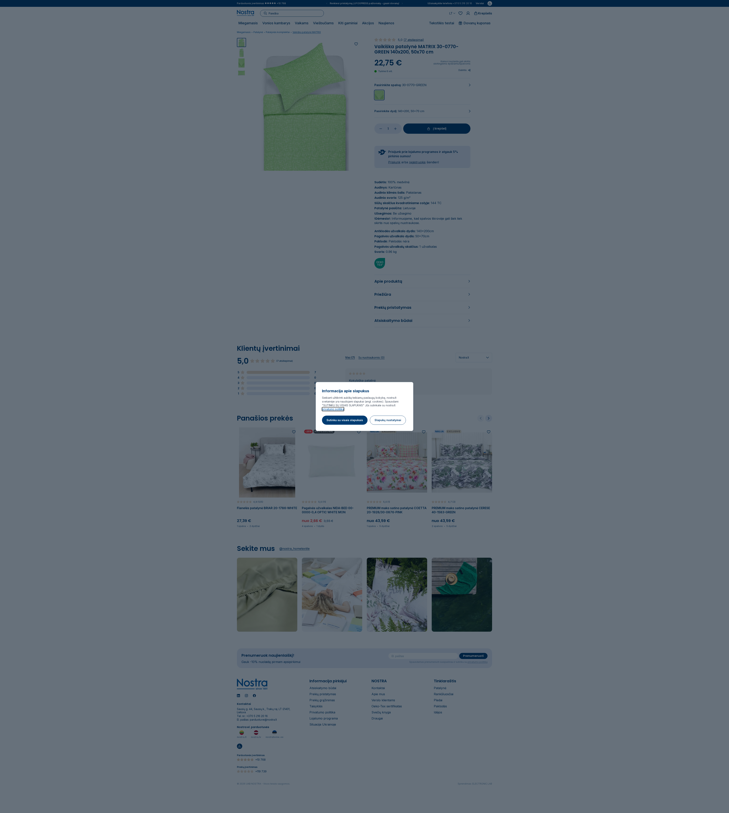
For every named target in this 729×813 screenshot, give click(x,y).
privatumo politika (333, 409)
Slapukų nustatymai (388, 420)
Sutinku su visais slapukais (345, 420)
